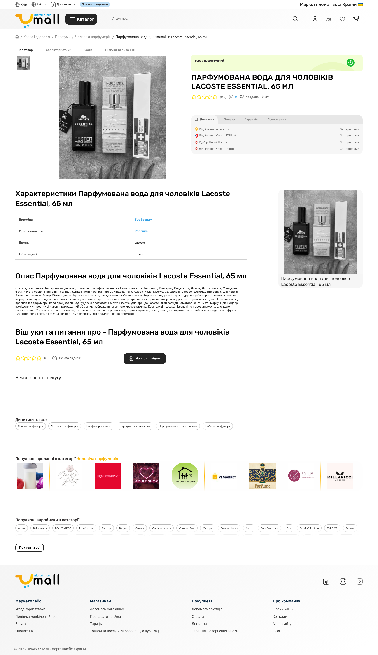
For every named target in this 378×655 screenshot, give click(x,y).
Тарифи (96, 623)
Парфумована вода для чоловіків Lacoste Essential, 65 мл (315, 281)
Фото (88, 50)
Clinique (207, 528)
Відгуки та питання (120, 50)
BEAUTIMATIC (63, 528)
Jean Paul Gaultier (205, 538)
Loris (308, 538)
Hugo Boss (157, 538)
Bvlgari (123, 528)
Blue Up (106, 528)
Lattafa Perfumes (287, 538)
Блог (276, 630)
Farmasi (350, 528)
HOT (140, 538)
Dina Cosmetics (269, 528)
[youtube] (360, 581)
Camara (139, 528)
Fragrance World (39, 538)
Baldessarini (40, 528)
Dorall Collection (309, 528)
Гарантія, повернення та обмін (217, 630)
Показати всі (29, 547)
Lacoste (265, 538)
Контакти (280, 616)
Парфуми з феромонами (135, 426)
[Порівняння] (329, 18)
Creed (249, 528)
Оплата (198, 616)
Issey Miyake (179, 538)
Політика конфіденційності (37, 616)
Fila (20, 538)
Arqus (21, 528)
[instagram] (343, 581)
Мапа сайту (282, 623)
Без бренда (86, 528)
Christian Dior (187, 528)
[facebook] (326, 581)
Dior (289, 528)
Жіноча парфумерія (30, 426)
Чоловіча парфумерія (64, 426)
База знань (24, 623)
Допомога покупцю (207, 608)
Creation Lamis (229, 528)
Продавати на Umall (106, 616)
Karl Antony (230, 538)
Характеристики (58, 50)
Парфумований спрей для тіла (178, 426)
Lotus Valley (325, 538)
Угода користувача (30, 608)
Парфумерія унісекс (98, 426)
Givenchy (107, 538)
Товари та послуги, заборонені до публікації (125, 630)
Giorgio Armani (84, 538)
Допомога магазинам (107, 608)
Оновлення (24, 630)
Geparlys (63, 538)
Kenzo (248, 538)
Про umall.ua (283, 608)
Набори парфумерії (217, 426)
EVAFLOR (332, 528)
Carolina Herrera (161, 528)
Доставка (199, 623)
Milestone (346, 538)
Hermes (125, 538)
